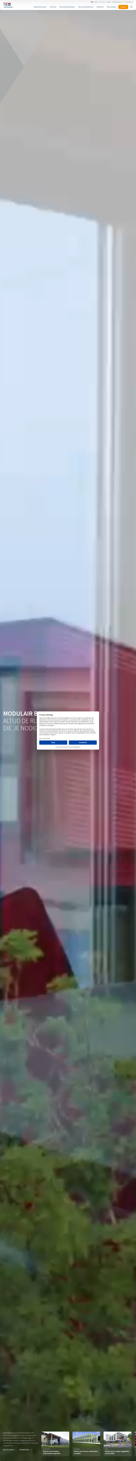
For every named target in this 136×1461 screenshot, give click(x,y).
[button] (9, 1450)
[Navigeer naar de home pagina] (8, 5)
